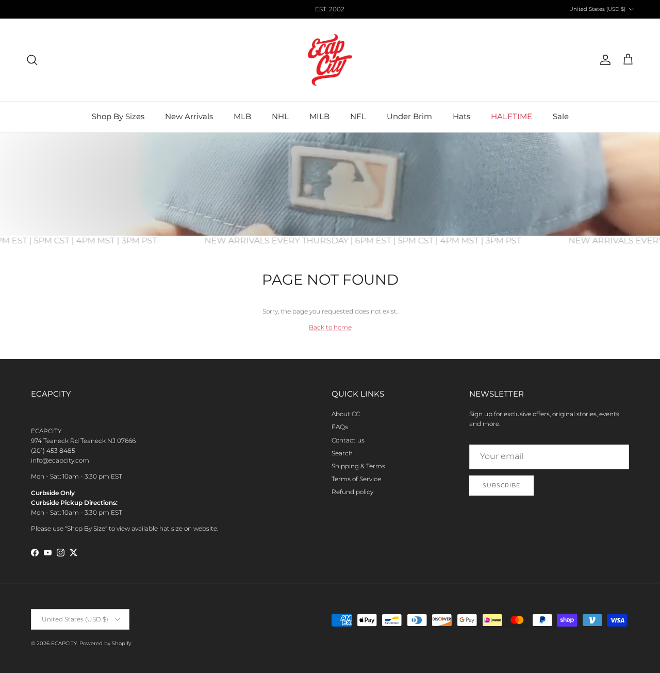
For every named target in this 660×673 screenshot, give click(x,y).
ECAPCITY (64, 643)
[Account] (603, 60)
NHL (280, 116)
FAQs (340, 427)
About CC (346, 414)
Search (342, 453)
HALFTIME (511, 116)
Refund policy (352, 492)
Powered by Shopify (105, 643)
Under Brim (409, 116)
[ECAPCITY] (330, 60)
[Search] (32, 60)
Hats (461, 116)
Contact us (348, 440)
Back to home (330, 327)
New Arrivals (189, 116)
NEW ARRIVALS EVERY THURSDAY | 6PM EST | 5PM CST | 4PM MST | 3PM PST (368, 240)
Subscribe (501, 485)
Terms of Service (356, 479)
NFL (358, 116)
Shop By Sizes (118, 116)
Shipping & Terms (358, 466)
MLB (242, 116)
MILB (319, 116)
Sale (561, 116)
